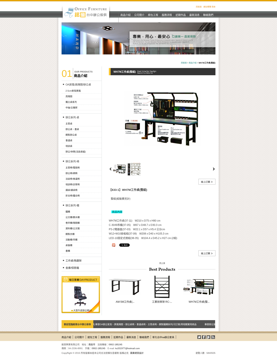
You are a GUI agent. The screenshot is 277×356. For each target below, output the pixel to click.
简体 (213, 7)
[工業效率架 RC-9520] (162, 286)
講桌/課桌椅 (71, 190)
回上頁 (162, 263)
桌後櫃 (69, 245)
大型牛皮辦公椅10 (82, 310)
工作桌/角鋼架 (74, 260)
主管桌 (69, 123)
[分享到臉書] (204, 337)
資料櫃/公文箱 (73, 228)
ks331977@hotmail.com (127, 348)
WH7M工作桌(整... (199, 301)
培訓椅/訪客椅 (73, 184)
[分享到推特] (199, 337)
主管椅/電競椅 (73, 167)
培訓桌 (69, 146)
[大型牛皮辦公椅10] (80, 296)
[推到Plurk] (113, 245)
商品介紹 (125, 15)
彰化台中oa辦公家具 (125, 20)
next (213, 169)
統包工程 (153, 15)
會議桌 (69, 140)
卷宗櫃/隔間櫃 (73, 223)
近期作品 (181, 15)
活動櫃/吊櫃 (71, 239)
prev (110, 169)
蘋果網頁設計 (137, 353)
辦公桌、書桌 (72, 129)
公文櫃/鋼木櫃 (73, 217)
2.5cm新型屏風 (73, 90)
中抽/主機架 (71, 107)
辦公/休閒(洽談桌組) (76, 151)
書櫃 (68, 251)
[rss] (213, 337)
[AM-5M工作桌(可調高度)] (125, 286)
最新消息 (194, 15)
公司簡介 (139, 15)
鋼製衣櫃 (70, 234)
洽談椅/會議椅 (73, 179)
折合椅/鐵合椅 (73, 195)
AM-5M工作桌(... (125, 301)
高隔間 (69, 96)
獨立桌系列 (71, 102)
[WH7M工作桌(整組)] (199, 286)
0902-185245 (115, 344)
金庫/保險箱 (72, 268)
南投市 (91, 344)
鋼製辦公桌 (71, 135)
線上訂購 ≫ (207, 182)
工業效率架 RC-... (162, 301)
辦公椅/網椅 (71, 173)
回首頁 (199, 7)
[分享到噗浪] (208, 337)
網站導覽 (207, 7)
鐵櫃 (68, 211)
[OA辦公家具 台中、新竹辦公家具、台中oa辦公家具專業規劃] (86, 12)
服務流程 (167, 15)
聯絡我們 (208, 15)
